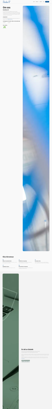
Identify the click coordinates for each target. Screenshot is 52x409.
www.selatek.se (23, 358)
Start (34, 1)
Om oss (44, 1)
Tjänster (37, 1)
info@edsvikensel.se (10, 19)
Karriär (41, 1)
